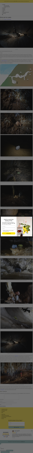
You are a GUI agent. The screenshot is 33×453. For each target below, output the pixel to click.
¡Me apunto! (8, 233)
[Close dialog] (31, 217)
